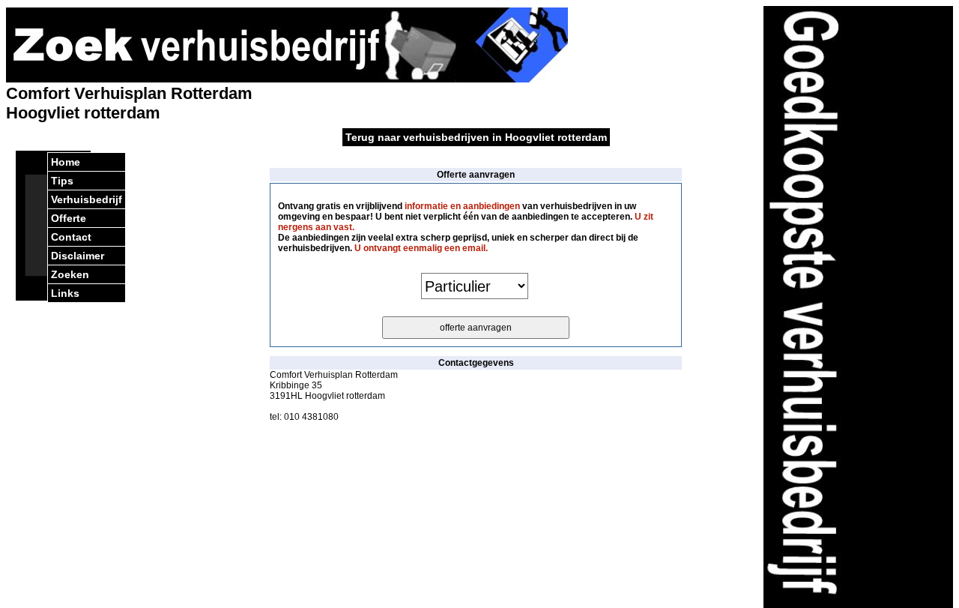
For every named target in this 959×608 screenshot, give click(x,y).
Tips (62, 181)
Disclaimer (77, 256)
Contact (71, 237)
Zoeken (70, 274)
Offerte (68, 218)
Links (65, 293)
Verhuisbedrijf (86, 199)
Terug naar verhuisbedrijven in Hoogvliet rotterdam (476, 137)
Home (65, 162)
